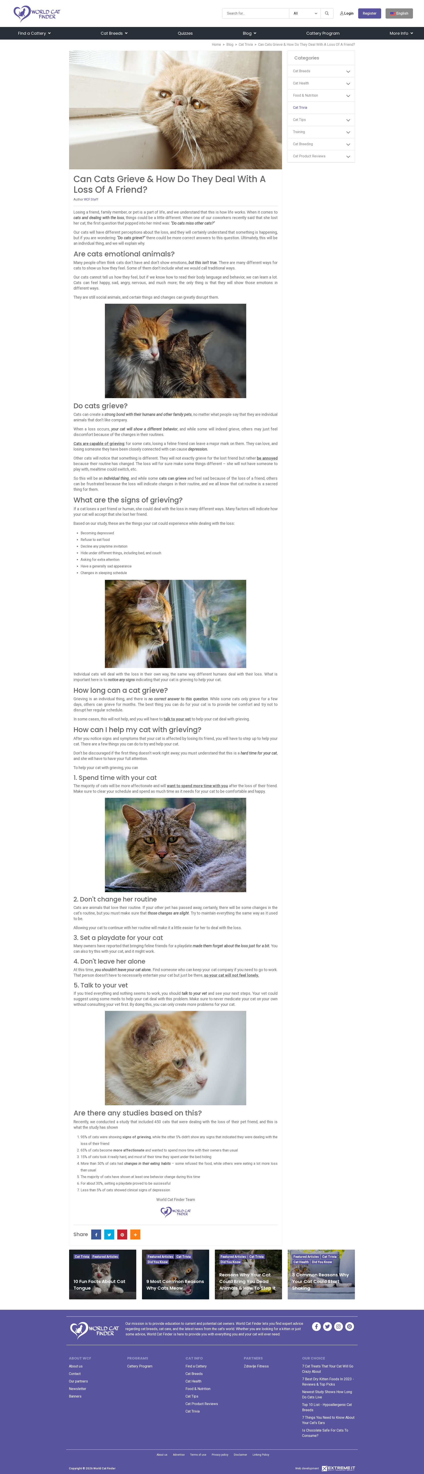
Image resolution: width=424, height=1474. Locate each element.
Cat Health (301, 83)
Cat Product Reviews (309, 156)
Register (370, 13)
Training (299, 132)
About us (76, 1366)
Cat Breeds (112, 33)
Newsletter (77, 1389)
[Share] (135, 1234)
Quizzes (185, 33)
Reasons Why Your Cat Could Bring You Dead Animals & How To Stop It (247, 1281)
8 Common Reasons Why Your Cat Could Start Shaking (320, 1281)
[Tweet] (109, 1234)
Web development (307, 1468)
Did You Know (158, 1262)
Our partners (78, 1381)
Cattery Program (323, 33)
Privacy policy (220, 1454)
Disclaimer (240, 1454)
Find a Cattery (32, 33)
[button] (348, 71)
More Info (399, 33)
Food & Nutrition (305, 95)
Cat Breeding (303, 144)
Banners (75, 1396)
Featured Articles (105, 1256)
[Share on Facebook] (96, 1234)
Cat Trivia (246, 44)
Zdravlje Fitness (256, 1366)
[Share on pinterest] (122, 1234)
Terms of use (198, 1454)
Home (216, 44)
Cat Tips (299, 120)
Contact (75, 1374)
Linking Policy (261, 1454)
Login (348, 13)
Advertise (179, 1454)
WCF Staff (91, 199)
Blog (248, 33)
